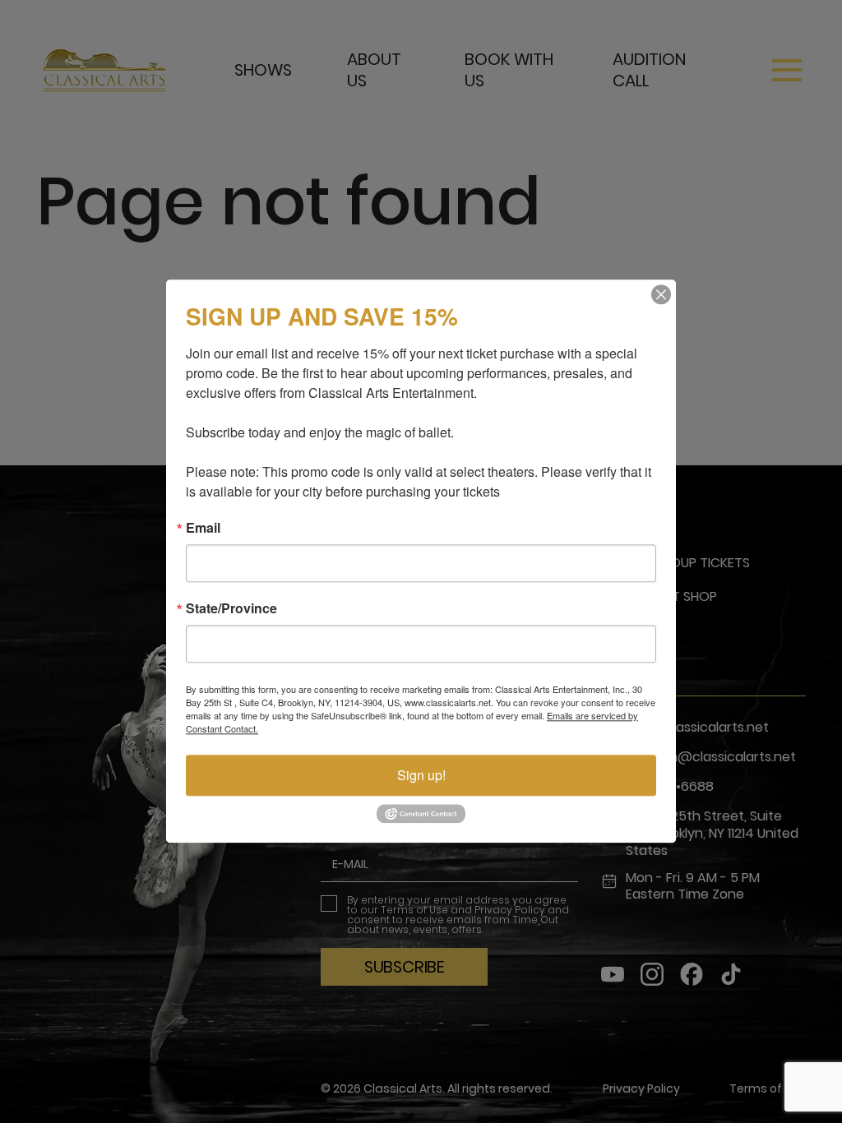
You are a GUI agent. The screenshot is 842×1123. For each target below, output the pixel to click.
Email (203, 527)
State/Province (231, 608)
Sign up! (421, 774)
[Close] (661, 294)
